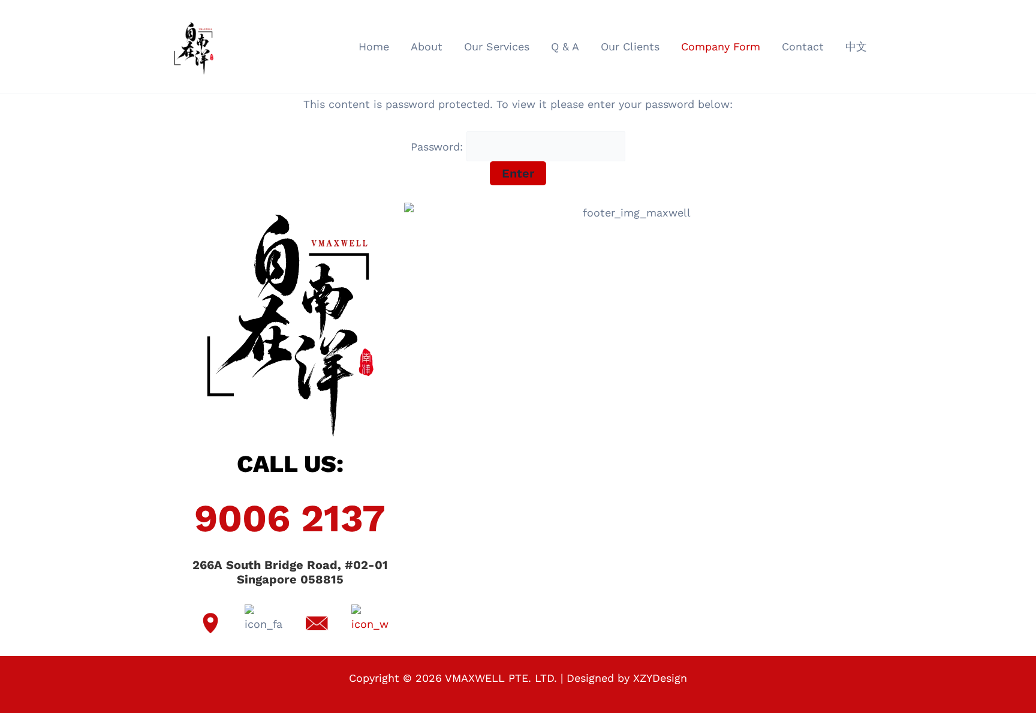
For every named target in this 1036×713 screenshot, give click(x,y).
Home (374, 46)
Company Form (720, 46)
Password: (438, 146)
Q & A (565, 46)
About (426, 46)
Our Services (496, 46)
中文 (856, 46)
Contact (803, 46)
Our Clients (630, 46)
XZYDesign (660, 678)
